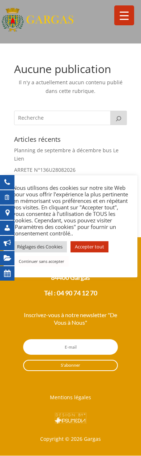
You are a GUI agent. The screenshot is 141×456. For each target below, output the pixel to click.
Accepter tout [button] (89, 246)
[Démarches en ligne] (10, 197)
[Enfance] (10, 228)
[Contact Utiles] (10, 182)
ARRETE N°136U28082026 (45, 169)
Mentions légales (70, 397)
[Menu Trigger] (124, 15)
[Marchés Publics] (10, 258)
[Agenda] (10, 273)
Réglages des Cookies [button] (40, 246)
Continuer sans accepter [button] (41, 261)
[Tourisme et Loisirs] (10, 212)
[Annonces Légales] (10, 243)
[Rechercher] (118, 118)
